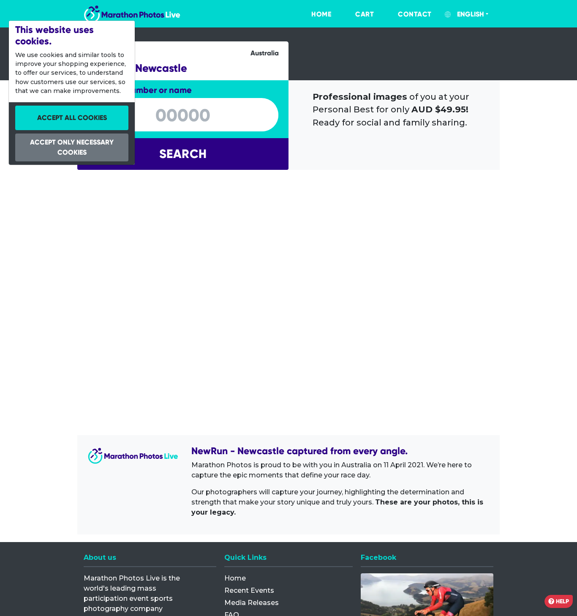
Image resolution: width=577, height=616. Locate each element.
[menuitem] (313, 14)
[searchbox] (182, 115)
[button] (182, 154)
